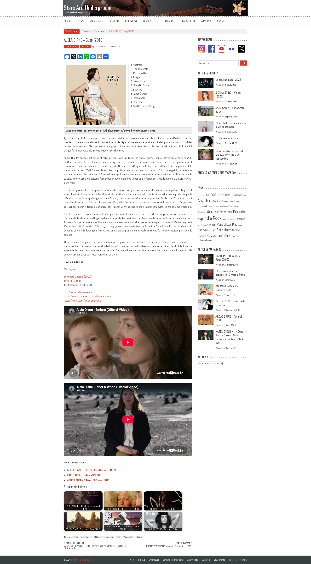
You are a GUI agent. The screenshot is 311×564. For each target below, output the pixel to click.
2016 (207, 195)
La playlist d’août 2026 (228, 79)
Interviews (131, 20)
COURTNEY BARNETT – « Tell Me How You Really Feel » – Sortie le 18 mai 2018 (95, 547)
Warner (209, 240)
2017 (213, 195)
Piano (139, 537)
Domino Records (213, 207)
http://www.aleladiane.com (78, 292)
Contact (221, 20)
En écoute (169, 20)
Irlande (232, 219)
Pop (200, 229)
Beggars (225, 201)
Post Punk (207, 230)
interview (225, 219)
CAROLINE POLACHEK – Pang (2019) (228, 257)
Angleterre (206, 200)
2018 (76, 537)
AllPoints (97, 537)
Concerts (114, 20)
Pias (234, 224)
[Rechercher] (243, 63)
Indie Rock (212, 218)
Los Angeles (202, 225)
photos (228, 224)
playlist (240, 225)
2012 (202, 195)
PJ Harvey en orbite (226, 138)
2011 (199, 195)
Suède (238, 236)
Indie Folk (232, 212)
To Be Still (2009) (72, 280)
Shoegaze (232, 236)
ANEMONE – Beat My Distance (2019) (227, 288)
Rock (213, 229)
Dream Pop (224, 206)
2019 (224, 195)
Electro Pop (233, 206)
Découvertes (150, 20)
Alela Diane (85, 537)
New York (211, 224)
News (81, 20)
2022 (236, 195)
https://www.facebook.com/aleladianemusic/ (87, 296)
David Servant (100, 46)
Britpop (230, 201)
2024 (244, 195)
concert (202, 206)
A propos (206, 20)
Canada (236, 201)
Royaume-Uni (217, 235)
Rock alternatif (226, 229)
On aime (85, 46)
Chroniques (96, 20)
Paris (220, 224)
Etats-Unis (109, 537)
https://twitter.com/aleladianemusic (82, 300)
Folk (118, 537)
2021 (232, 195)
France (222, 212)
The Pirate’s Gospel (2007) (77, 276)
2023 (240, 195)
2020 (228, 195)
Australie (218, 201)
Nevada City (128, 537)
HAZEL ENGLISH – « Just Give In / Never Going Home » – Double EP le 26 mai (230, 337)
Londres (240, 219)
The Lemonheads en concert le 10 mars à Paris (230, 272)
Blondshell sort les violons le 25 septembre (230, 124)
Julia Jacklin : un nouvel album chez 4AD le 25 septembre (229, 154)
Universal (202, 240)
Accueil (68, 20)
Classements (188, 20)
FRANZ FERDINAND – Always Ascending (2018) (169, 546)
